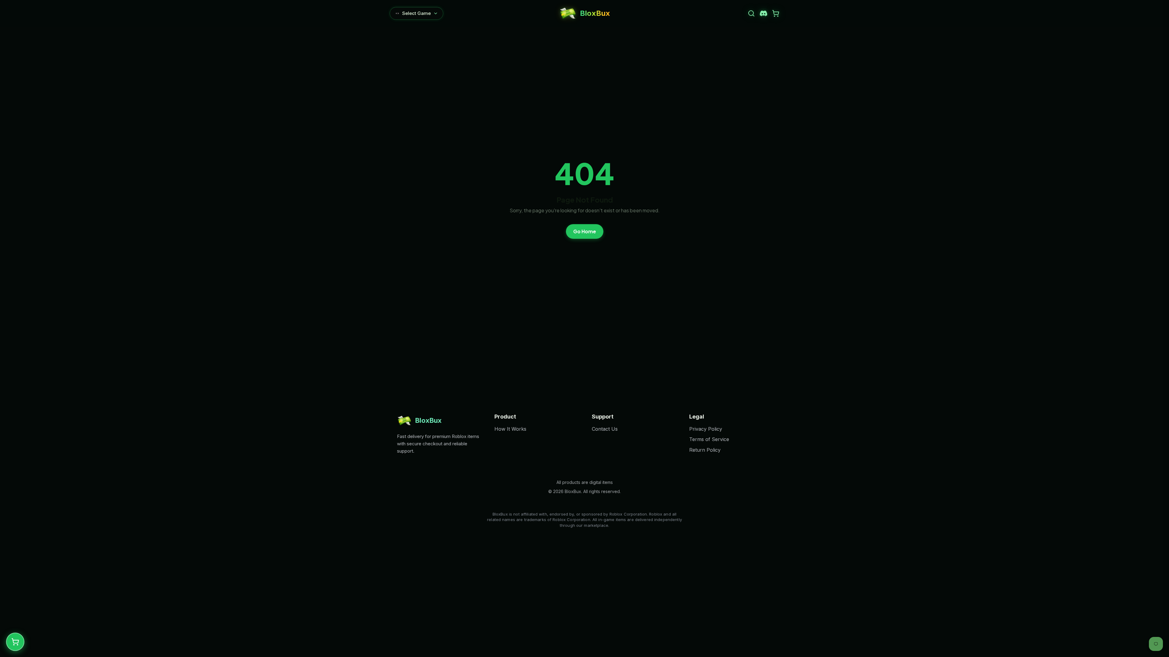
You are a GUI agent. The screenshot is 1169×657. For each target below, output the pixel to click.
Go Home (584, 231)
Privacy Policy (705, 429)
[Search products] (751, 13)
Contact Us (605, 429)
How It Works (510, 429)
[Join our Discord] (763, 13)
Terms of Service (709, 439)
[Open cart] (775, 13)
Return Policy (705, 450)
